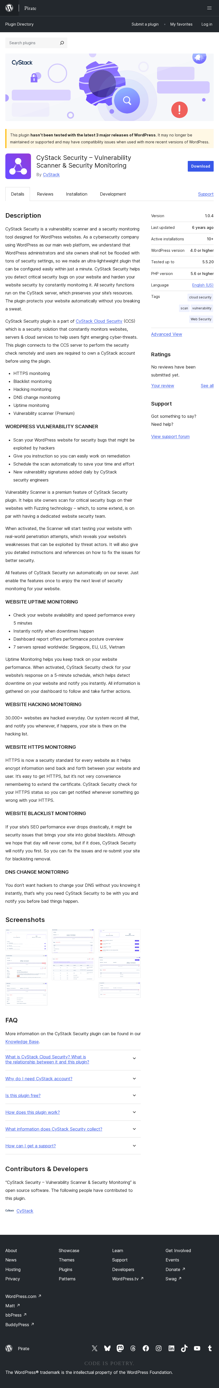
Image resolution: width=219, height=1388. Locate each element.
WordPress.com (23, 1296)
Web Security (201, 319)
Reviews (45, 194)
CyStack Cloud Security (99, 321)
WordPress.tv (128, 1278)
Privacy (12, 1278)
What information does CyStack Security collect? (53, 1129)
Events (172, 1259)
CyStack (51, 174)
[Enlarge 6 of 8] (133, 936)
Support (206, 194)
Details (17, 194)
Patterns (67, 1278)
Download (200, 166)
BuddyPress (19, 1324)
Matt (12, 1305)
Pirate (23, 1348)
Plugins (65, 1269)
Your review (162, 385)
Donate (176, 1269)
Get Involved (178, 1250)
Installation (76, 194)
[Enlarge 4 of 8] (87, 936)
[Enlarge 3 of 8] (40, 989)
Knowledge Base (22, 1041)
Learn (117, 1250)
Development (113, 194)
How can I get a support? (30, 1145)
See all (207, 385)
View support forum (170, 436)
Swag (174, 1278)
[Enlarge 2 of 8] (40, 962)
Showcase (69, 1250)
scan (184, 308)
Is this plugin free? (23, 1095)
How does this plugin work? (32, 1112)
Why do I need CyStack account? (38, 1078)
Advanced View (166, 334)
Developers (123, 1269)
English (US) (203, 285)
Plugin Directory (19, 24)
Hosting (13, 1269)
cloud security (200, 297)
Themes (67, 1259)
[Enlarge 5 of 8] (87, 965)
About (11, 1250)
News (11, 1259)
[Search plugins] (62, 43)
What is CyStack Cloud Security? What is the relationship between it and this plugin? (47, 1059)
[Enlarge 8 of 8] (133, 989)
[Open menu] (210, 8)
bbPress (16, 1315)
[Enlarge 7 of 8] (133, 963)
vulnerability (202, 308)
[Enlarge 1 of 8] (40, 936)
